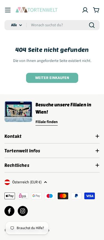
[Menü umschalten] (7, 10)
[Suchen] (91, 25)
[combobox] (52, 25)
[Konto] (85, 10)
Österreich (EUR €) (27, 182)
